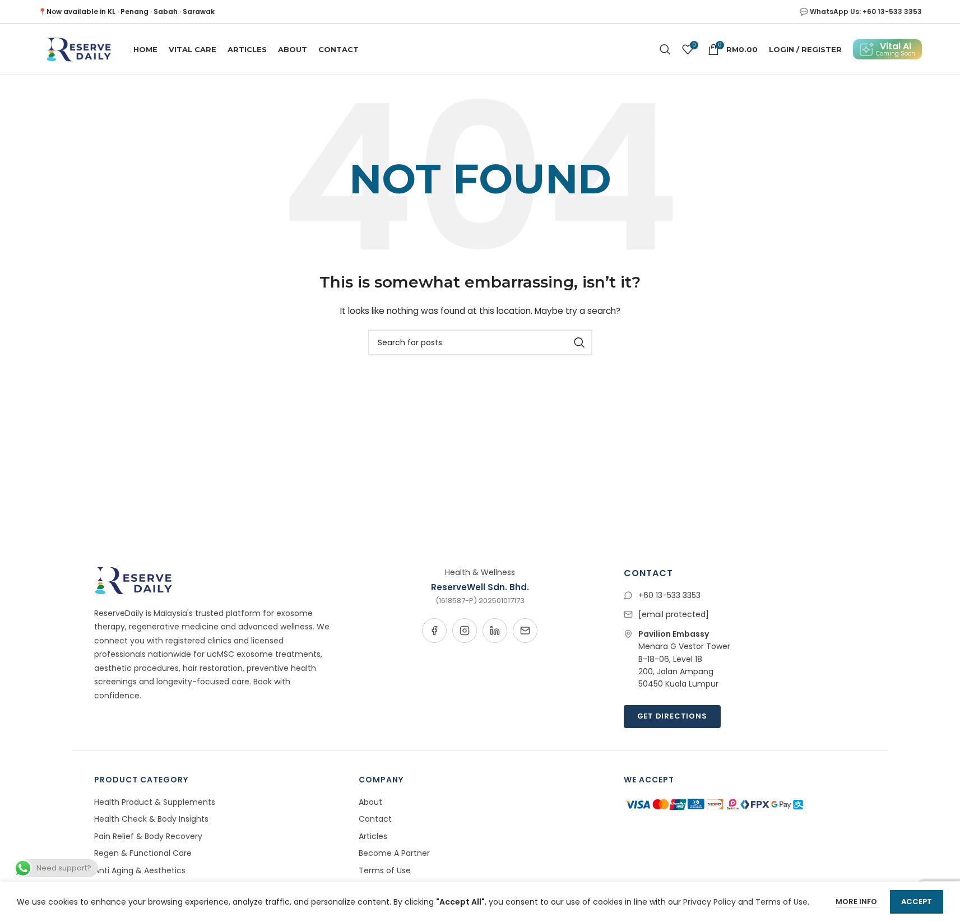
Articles (373, 836)
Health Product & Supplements (154, 802)
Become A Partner (394, 853)
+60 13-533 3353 (669, 595)
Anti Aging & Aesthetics (139, 870)
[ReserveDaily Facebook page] (434, 630)
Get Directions (672, 716)
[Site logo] (77, 48)
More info (857, 901)
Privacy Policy (709, 901)
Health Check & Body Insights (151, 818)
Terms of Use (385, 870)
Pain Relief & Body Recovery (148, 836)
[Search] (665, 49)
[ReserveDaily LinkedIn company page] (495, 630)
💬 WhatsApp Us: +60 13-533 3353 (861, 11)
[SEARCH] (579, 342)
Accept (916, 901)
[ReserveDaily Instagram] (464, 630)
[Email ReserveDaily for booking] (525, 630)
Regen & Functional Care (143, 853)
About (370, 802)
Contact (375, 818)
